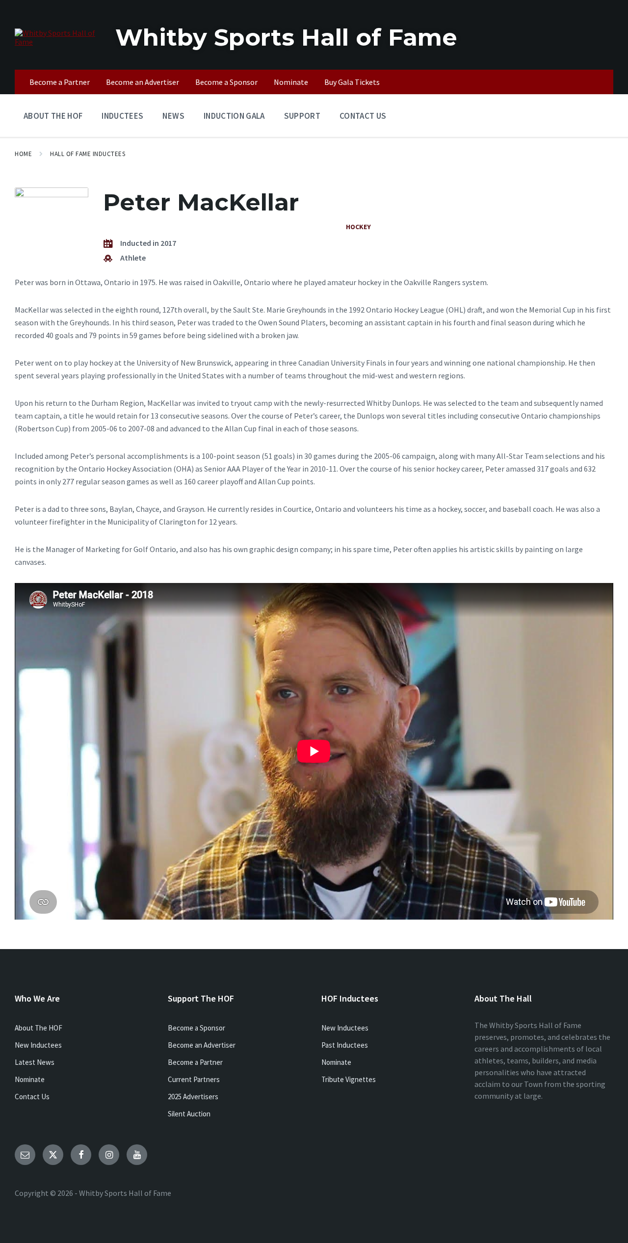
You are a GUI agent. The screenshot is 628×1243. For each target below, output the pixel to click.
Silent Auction (189, 1113)
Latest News (34, 1062)
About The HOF (38, 1027)
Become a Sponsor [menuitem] (226, 82)
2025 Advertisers (193, 1096)
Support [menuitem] (302, 115)
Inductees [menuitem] (122, 115)
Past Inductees (344, 1045)
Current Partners (194, 1079)
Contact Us (32, 1096)
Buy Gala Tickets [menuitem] (352, 82)
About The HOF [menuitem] (53, 115)
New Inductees (38, 1045)
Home (23, 154)
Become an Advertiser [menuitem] (142, 82)
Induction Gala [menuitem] (234, 115)
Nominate (30, 1079)
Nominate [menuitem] (291, 82)
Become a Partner (195, 1062)
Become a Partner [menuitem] (59, 82)
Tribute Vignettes (348, 1079)
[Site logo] (58, 42)
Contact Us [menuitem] (363, 115)
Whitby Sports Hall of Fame (286, 37)
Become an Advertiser (202, 1045)
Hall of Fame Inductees (87, 154)
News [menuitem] (173, 115)
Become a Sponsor (196, 1027)
